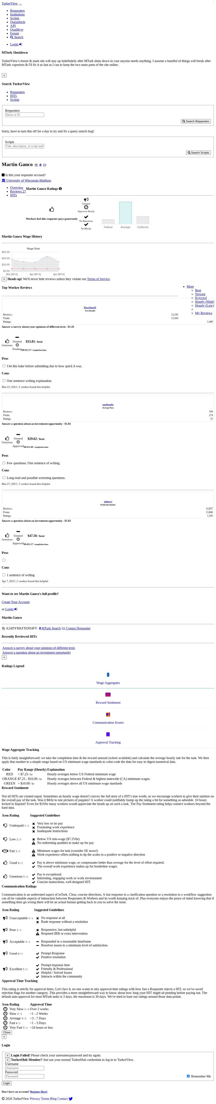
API (13, 26)
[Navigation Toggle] (20, 4)
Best (198, 290)
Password (11, 1072)
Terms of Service (98, 279)
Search (18, 37)
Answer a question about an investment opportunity (36, 652)
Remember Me (200, 1076)
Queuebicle (17, 22)
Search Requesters (197, 121)
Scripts (14, 18)
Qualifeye (16, 29)
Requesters (17, 10)
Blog (53, 1098)
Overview (16, 187)
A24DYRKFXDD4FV (21, 628)
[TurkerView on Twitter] (71, 1098)
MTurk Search (51, 628)
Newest (200, 294)
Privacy (35, 1098)
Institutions (17, 14)
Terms (45, 1098)
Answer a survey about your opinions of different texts (38, 648)
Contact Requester (77, 628)
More (190, 286)
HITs (13, 96)
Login (14, 44)
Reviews (18, 191)
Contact (62, 1098)
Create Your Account (16, 602)
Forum (14, 33)
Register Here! (38, 1091)
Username (12, 1064)
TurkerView (10, 3)
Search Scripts (199, 152)
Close (6, 1032)
